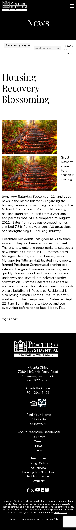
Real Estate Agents (38, 476)
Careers (39, 441)
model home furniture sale (42, 295)
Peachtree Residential (48, 290)
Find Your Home (39, 415)
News (38, 446)
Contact (39, 450)
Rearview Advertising (55, 518)
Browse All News (68, 49)
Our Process (38, 468)
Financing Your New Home (39, 472)
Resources (38, 458)
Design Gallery (39, 463)
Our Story (39, 437)
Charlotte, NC (38, 424)
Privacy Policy (61, 512)
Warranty (39, 481)
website (8, 286)
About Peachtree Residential (38, 432)
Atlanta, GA (38, 419)
